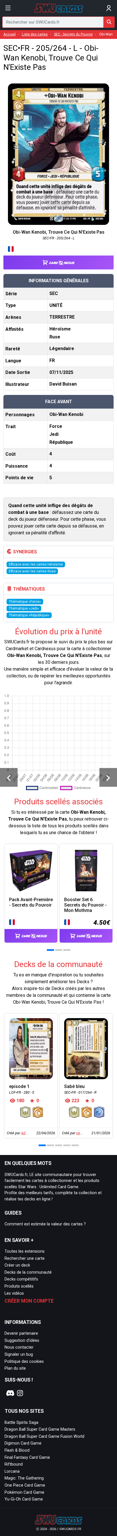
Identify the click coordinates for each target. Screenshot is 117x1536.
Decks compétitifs (21, 1279)
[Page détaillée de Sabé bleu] (86, 1048)
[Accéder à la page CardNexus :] (58, 257)
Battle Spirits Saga (21, 1422)
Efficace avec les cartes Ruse (32, 571)
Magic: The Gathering (24, 1478)
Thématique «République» (29, 615)
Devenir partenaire (21, 1333)
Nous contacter (19, 1347)
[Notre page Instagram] (20, 1393)
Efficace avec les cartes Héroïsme (36, 564)
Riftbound (14, 1464)
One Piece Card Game (25, 1485)
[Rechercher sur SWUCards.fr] (109, 22)
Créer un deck (17, 1265)
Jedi (53, 434)
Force (55, 426)
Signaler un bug (19, 1354)
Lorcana (12, 1471)
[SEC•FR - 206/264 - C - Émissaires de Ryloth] (108, 777)
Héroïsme (60, 329)
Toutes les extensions (25, 1251)
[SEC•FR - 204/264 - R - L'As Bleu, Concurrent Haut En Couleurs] (9, 777)
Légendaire (61, 348)
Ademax (27, 1133)
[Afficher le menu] (8, 8)
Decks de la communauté (28, 1272)
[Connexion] (109, 8)
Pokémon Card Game (24, 1492)
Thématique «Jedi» (24, 608)
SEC (53, 293)
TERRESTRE (62, 317)
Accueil (9, 34)
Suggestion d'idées (22, 1340)
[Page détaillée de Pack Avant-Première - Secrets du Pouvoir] (31, 870)
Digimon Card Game (23, 1443)
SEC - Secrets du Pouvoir (73, 34)
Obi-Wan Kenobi (66, 414)
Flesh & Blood (17, 1450)
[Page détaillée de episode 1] (31, 1048)
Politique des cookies (24, 1361)
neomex (82, 1133)
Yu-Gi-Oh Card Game (24, 1499)
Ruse (54, 337)
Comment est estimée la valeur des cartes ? (45, 1224)
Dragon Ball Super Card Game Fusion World (44, 1436)
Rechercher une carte (25, 1258)
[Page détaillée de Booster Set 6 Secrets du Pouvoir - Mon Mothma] (86, 870)
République (61, 442)
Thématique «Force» (25, 602)
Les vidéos (14, 1293)
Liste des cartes (35, 34)
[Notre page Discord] (9, 1393)
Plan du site (15, 1368)
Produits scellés (19, 1286)
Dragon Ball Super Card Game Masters (40, 1429)
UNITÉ (55, 305)
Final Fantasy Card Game (27, 1457)
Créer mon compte (29, 1301)
